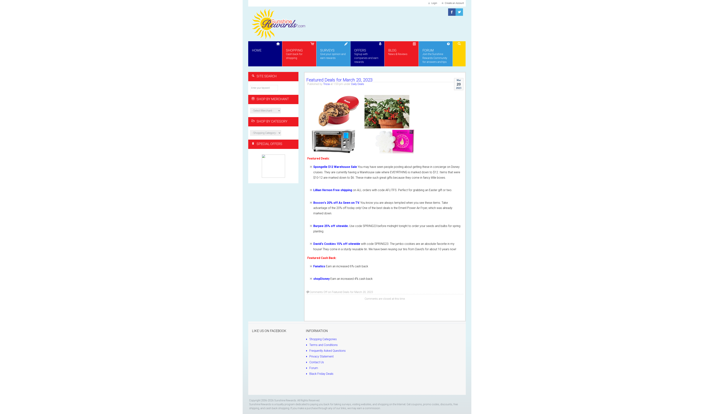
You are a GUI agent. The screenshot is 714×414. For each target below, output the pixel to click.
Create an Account (454, 3)
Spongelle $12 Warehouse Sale (335, 167)
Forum (313, 368)
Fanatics (319, 266)
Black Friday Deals (321, 374)
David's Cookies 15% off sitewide (336, 244)
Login (434, 3)
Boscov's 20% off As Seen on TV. (336, 202)
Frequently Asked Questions (327, 350)
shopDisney (321, 279)
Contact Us (316, 362)
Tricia (326, 84)
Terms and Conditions (323, 345)
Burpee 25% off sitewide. (331, 226)
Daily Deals (357, 84)
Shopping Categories (323, 339)
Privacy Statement (321, 356)
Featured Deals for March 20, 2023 (339, 80)
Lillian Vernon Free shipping (332, 190)
